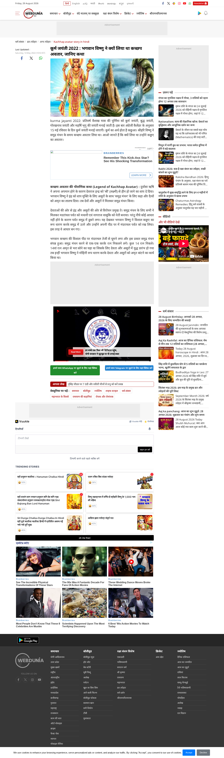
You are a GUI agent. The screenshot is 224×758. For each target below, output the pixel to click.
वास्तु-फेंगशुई (182, 682)
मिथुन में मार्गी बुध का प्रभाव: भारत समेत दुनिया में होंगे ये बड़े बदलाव (182, 146)
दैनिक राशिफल (183, 656)
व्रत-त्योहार (32, 41)
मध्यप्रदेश (54, 692)
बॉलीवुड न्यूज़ (88, 656)
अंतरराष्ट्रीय (55, 677)
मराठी (93, 3)
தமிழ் (85, 3)
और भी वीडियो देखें (169, 222)
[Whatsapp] (190, 3)
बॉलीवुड (67, 13)
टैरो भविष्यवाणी (184, 687)
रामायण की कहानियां (82, 396)
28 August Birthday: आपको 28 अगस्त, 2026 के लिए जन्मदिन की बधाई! (180, 318)
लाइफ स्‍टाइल (112, 391)
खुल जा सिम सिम (90, 687)
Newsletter (199, 3)
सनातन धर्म (121, 667)
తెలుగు (101, 3)
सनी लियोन (88, 708)
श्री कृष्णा (121, 672)
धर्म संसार (168, 311)
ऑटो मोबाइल (56, 723)
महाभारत (121, 682)
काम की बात (56, 718)
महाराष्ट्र (54, 708)
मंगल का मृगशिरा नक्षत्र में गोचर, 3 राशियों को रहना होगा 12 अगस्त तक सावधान (183, 99)
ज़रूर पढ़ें (168, 92)
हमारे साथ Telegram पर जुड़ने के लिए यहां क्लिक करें (129, 368)
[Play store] (200, 13)
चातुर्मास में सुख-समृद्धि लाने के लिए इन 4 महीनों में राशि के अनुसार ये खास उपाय (183, 194)
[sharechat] (174, 3)
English (76, 3)
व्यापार (53, 738)
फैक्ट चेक (55, 733)
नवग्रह (179, 708)
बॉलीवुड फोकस (89, 697)
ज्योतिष (140, 13)
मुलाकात (87, 718)
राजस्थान (54, 713)
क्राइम (53, 728)
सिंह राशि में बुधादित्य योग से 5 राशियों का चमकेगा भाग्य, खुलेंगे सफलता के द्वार (182, 365)
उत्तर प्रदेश (55, 662)
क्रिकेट (127, 13)
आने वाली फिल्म (90, 692)
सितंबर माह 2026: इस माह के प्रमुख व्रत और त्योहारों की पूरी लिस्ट (180, 389)
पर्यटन (86, 682)
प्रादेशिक (54, 687)
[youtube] (184, 3)
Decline (203, 752)
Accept (189, 752)
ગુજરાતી (130, 3)
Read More (75, 352)
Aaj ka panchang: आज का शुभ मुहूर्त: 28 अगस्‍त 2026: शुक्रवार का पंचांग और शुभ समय (181, 412)
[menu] (18, 13)
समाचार (54, 13)
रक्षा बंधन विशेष (111, 13)
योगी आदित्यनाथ (57, 656)
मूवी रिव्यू (87, 672)
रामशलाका (181, 692)
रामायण (120, 677)
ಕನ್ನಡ (121, 3)
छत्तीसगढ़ (54, 697)
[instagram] (179, 3)
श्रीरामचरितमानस (158, 13)
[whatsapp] (40, 58)
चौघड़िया (181, 697)
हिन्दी (67, 3)
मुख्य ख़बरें (55, 667)
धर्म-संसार (19, 41)
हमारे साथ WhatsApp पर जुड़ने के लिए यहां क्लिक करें (75, 370)
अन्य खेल (159, 656)
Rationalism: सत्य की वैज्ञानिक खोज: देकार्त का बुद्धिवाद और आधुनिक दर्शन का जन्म (183, 123)
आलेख (86, 677)
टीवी (85, 713)
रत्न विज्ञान (181, 713)
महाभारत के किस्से (60, 396)
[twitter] (168, 3)
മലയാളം (111, 3)
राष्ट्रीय (53, 672)
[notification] (206, 13)
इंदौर (52, 682)
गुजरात (53, 702)
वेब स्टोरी (87, 667)
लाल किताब (182, 677)
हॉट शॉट (86, 662)
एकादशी (120, 656)
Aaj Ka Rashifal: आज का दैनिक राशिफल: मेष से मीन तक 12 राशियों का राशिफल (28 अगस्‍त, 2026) (182, 342)
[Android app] (28, 640)
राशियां (180, 672)
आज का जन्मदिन (184, 662)
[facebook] (163, 3)
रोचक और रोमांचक (104, 396)
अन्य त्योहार (45, 41)
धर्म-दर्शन (121, 692)
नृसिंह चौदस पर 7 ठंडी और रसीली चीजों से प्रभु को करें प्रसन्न (95, 384)
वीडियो (166, 217)
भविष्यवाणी (122, 662)
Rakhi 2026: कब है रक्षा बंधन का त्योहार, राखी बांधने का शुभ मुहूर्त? (182, 170)
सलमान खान (88, 702)
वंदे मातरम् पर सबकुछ (88, 13)
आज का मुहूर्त (183, 667)
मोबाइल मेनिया (57, 743)
